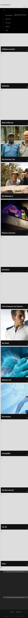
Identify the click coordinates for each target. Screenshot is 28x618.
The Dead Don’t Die (8, 159)
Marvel (16, 604)
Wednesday (5, 86)
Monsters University (8, 233)
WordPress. (22, 616)
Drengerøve (5, 269)
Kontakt (11, 611)
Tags (6, 30)
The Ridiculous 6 (7, 196)
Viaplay (10, 592)
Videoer (7, 26)
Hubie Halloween (7, 122)
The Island (5, 343)
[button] (25, 7)
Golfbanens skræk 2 (8, 49)
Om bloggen (18, 611)
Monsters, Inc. (6, 380)
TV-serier (8, 22)
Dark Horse (23, 604)
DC (7, 604)
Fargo (4, 563)
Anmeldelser (9, 15)
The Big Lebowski (8, 490)
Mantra (17, 616)
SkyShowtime (21, 592)
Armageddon (6, 453)
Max (10, 578)
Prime (10, 585)
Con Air (4, 527)
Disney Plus (21, 585)
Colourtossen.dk (6, 616)
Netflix (21, 578)
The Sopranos (6, 416)
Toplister (7, 19)
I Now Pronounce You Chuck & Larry (14, 306)
